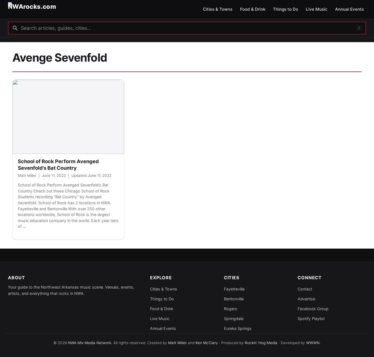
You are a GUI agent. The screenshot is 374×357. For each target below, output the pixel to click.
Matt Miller (27, 175)
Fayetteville (234, 289)
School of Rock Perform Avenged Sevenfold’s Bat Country (58, 164)
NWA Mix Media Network (89, 343)
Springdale (233, 318)
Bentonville (234, 298)
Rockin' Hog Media (261, 343)
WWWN (313, 343)
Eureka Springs (238, 328)
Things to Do (162, 298)
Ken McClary (206, 343)
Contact (305, 289)
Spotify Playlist (311, 318)
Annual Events (163, 328)
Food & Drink (161, 308)
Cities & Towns (163, 289)
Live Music (159, 318)
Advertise (306, 298)
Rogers (230, 308)
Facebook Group (313, 308)
